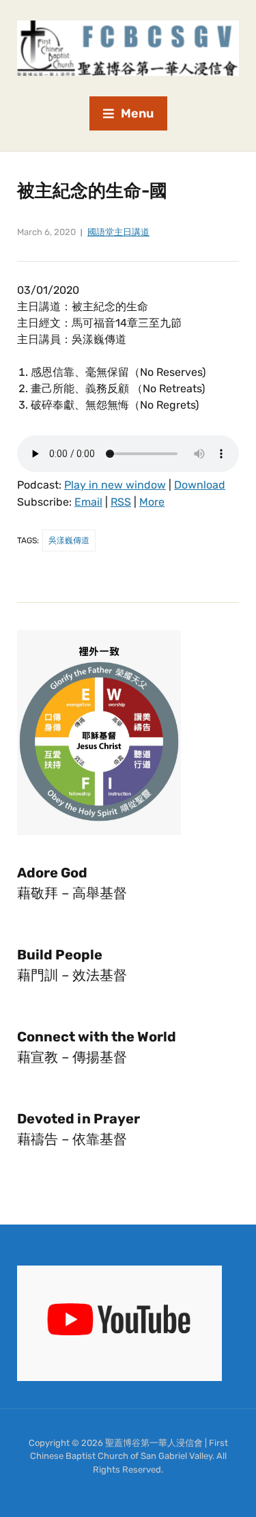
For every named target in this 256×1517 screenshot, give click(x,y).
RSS (121, 501)
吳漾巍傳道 (68, 540)
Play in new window (115, 484)
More (152, 501)
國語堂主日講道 (118, 232)
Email (88, 501)
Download (199, 484)
